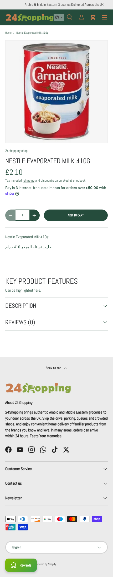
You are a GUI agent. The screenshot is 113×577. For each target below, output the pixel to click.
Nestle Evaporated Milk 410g (32, 32)
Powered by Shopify (45, 564)
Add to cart (76, 215)
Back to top (54, 368)
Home (8, 32)
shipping (28, 180)
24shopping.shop (16, 150)
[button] (59, 17)
